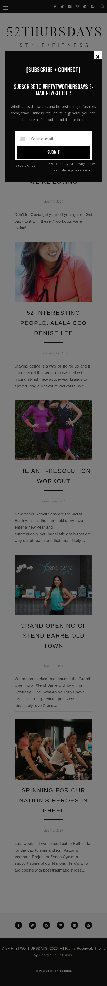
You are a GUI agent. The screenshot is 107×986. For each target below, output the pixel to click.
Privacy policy (23, 165)
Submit (53, 152)
